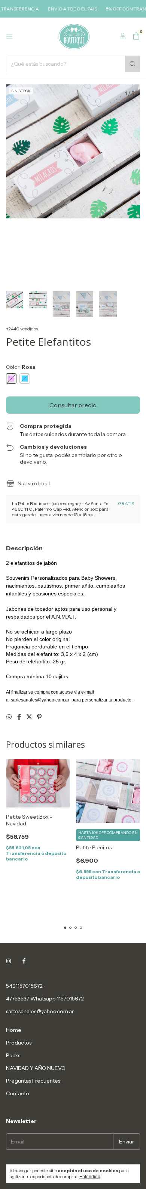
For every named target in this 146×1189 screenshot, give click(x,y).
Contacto (17, 1093)
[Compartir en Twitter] (29, 716)
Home (13, 1030)
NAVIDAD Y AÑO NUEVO (36, 1068)
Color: (21, 367)
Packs (13, 1055)
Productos (18, 1042)
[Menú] (9, 36)
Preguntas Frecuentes (33, 1080)
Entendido (89, 1176)
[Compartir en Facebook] (19, 716)
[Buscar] (132, 64)
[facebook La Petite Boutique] (24, 961)
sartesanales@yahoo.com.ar (40, 1011)
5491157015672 (24, 986)
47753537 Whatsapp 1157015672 (45, 998)
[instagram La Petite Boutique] (8, 961)
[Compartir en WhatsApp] (9, 716)
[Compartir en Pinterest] (39, 716)
